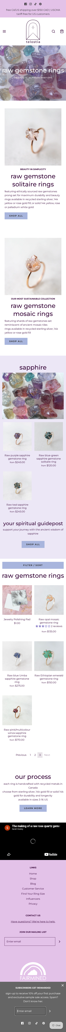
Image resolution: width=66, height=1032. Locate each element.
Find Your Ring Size (33, 893)
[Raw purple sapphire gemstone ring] (17, 436)
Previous (21, 754)
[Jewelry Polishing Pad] (17, 600)
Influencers (33, 898)
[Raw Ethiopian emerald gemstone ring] (49, 656)
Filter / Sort (33, 565)
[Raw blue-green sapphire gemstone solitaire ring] (48, 436)
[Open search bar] (53, 31)
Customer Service (33, 888)
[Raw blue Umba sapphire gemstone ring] (17, 656)
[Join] (59, 941)
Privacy (33, 903)
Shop (33, 878)
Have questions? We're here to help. (33, 921)
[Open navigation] (4, 31)
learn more (33, 808)
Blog (33, 883)
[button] (43, 626)
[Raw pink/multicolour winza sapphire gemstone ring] (17, 710)
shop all (16, 215)
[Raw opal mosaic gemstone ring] (49, 600)
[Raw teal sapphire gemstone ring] (17, 485)
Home (33, 873)
